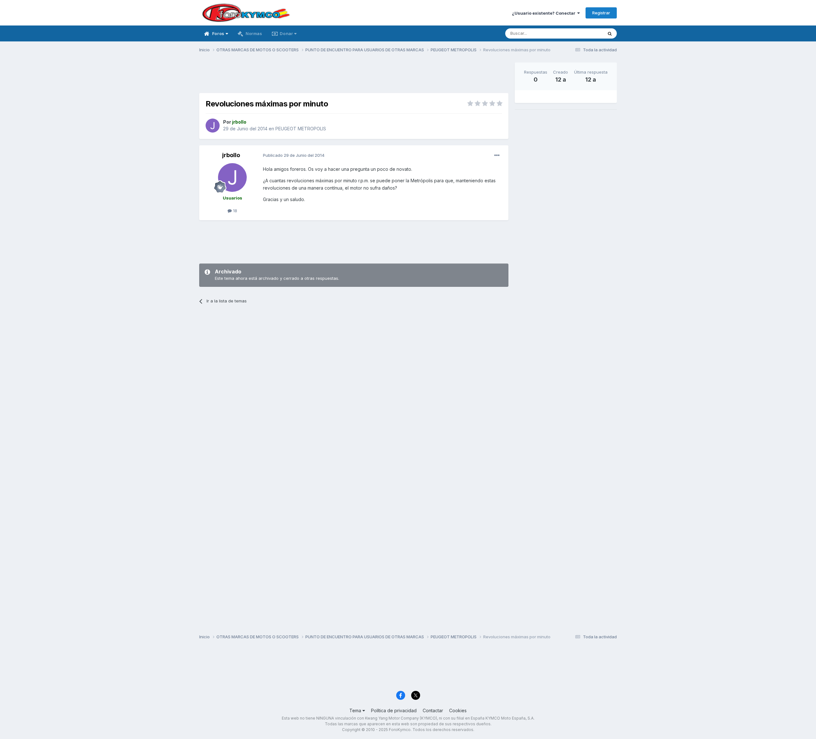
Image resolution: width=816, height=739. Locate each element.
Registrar (601, 12)
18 (234, 210)
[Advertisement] (354, 76)
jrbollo (231, 155)
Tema (355, 710)
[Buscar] (610, 33)
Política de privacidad (394, 710)
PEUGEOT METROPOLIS (300, 128)
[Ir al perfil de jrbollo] (213, 126)
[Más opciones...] (497, 155)
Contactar (433, 710)
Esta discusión (580, 33)
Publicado (293, 155)
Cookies (458, 710)
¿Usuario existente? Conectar (544, 13)
